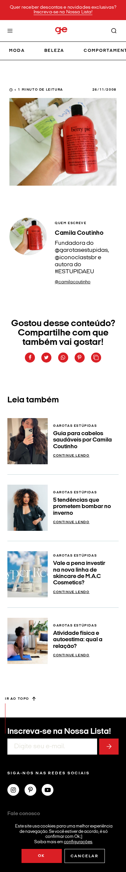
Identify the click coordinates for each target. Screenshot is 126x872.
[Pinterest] (33, 790)
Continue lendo (71, 456)
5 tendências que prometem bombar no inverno (82, 506)
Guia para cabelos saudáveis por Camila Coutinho (82, 440)
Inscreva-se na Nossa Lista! (63, 12)
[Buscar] (114, 31)
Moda (17, 51)
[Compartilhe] (96, 358)
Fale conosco (23, 813)
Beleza (54, 51)
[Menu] (10, 30)
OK (41, 856)
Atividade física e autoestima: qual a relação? (77, 640)
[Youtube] (50, 790)
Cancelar (84, 856)
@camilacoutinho (72, 282)
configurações (78, 842)
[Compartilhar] (30, 358)
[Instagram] (16, 790)
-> (109, 747)
